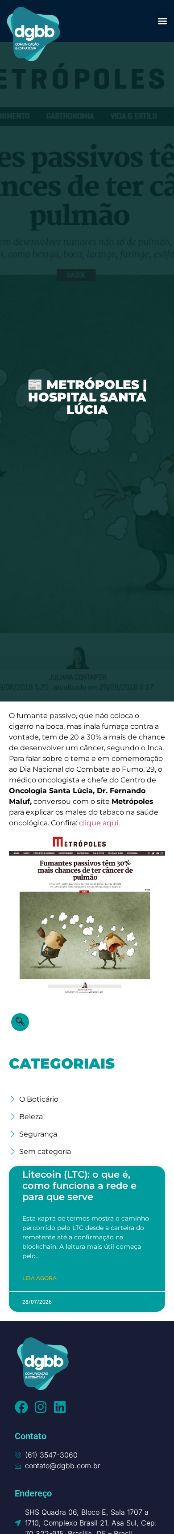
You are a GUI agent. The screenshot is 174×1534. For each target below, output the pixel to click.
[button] (162, 20)
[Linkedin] (59, 1407)
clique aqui (98, 823)
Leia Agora (39, 1278)
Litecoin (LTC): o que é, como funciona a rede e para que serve (79, 1185)
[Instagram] (40, 1407)
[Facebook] (21, 1407)
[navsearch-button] (20, 1022)
